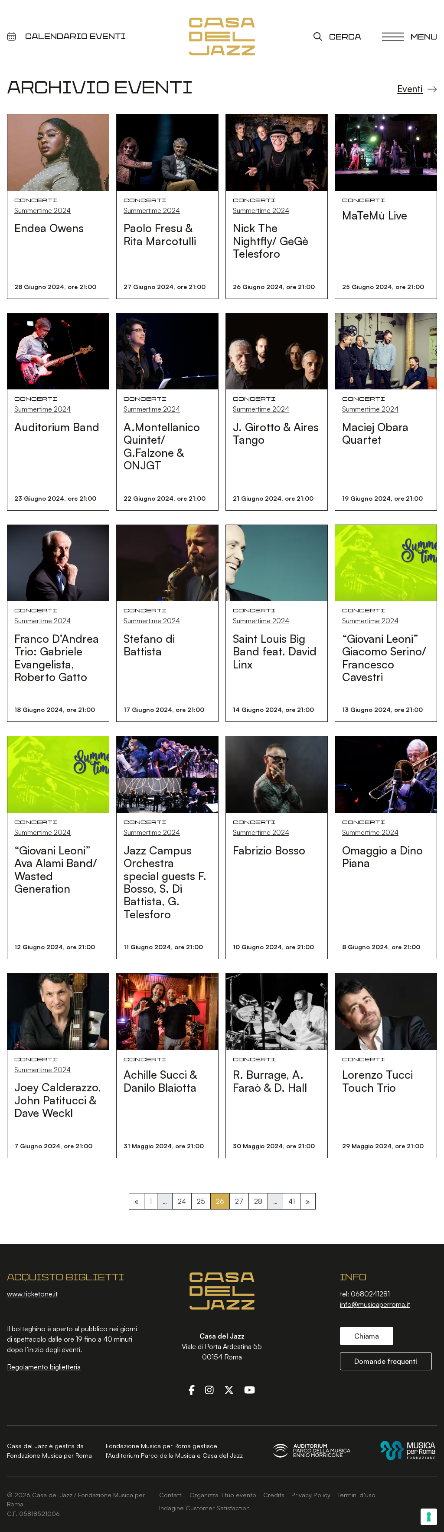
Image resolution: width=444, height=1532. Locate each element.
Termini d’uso (356, 1495)
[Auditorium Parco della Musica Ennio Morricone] (312, 1450)
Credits (273, 1495)
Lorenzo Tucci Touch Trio (377, 1080)
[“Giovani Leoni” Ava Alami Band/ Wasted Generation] (58, 773)
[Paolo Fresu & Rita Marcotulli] (167, 151)
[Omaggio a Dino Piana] (386, 773)
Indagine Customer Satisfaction (204, 1508)
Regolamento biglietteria (44, 1367)
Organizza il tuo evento (222, 1495)
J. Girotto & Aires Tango (276, 433)
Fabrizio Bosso (269, 850)
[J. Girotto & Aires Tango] (276, 350)
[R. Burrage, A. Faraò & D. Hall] (276, 1011)
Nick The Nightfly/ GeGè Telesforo (270, 240)
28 (258, 1201)
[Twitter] (229, 1390)
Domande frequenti (386, 1361)
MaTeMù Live (374, 215)
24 (182, 1201)
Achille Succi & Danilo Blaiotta (160, 1080)
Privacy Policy (310, 1495)
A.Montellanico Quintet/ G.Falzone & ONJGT (162, 446)
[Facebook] (192, 1390)
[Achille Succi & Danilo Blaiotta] (167, 1011)
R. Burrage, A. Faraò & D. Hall (270, 1080)
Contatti (171, 1495)
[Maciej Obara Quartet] (386, 350)
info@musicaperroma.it (375, 1304)
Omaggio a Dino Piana (382, 856)
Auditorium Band (56, 427)
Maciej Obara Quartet (375, 433)
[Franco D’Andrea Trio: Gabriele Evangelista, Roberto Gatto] (58, 562)
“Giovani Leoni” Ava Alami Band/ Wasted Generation (55, 869)
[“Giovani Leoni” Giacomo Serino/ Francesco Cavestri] (386, 562)
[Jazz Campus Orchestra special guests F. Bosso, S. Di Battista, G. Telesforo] (167, 773)
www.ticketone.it (32, 1293)
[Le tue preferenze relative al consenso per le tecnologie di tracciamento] (429, 1517)
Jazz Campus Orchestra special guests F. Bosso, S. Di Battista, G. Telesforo (165, 882)
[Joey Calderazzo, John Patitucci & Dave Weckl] (58, 1011)
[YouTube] (249, 1390)
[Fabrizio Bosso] (276, 773)
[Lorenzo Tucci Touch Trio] (386, 1011)
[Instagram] (209, 1390)
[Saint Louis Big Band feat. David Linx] (276, 562)
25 (201, 1201)
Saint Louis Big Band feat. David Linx (275, 651)
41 (291, 1201)
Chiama (366, 1336)
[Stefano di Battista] (167, 562)
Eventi (410, 88)
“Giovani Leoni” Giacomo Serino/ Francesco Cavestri (384, 657)
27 (239, 1201)
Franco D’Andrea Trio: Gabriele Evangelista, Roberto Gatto (56, 657)
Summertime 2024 (42, 210)
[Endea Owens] (58, 151)
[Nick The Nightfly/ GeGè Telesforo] (276, 151)
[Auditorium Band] (58, 350)
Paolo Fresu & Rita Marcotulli (160, 234)
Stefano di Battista (149, 644)
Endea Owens (49, 228)
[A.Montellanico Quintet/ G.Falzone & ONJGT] (167, 350)
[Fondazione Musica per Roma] (408, 1450)
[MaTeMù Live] (386, 151)
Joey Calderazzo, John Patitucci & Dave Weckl (57, 1100)
